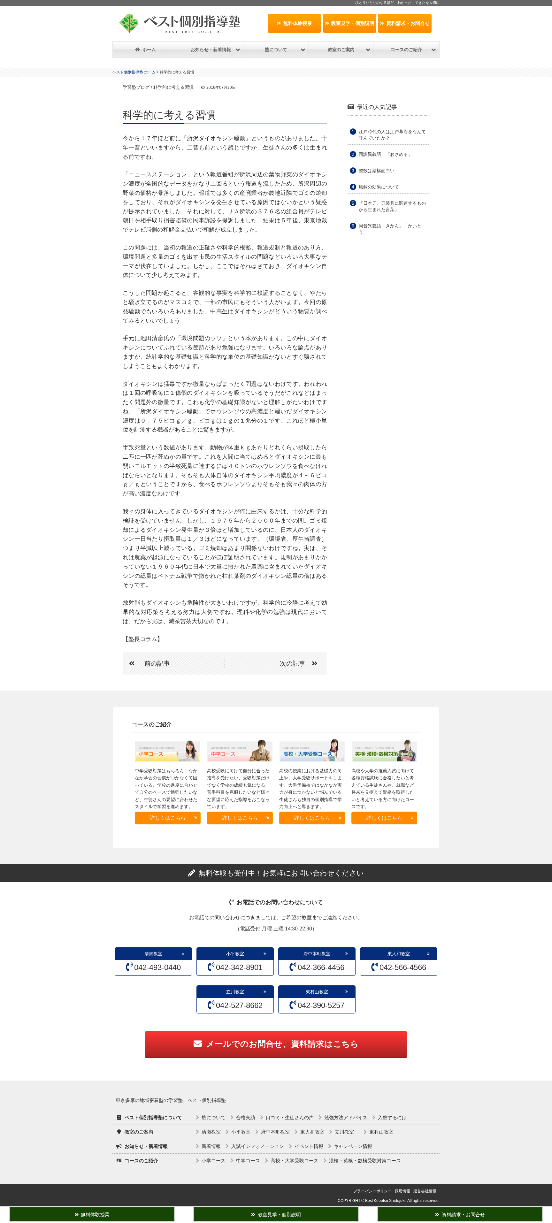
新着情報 (211, 1146)
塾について (214, 1117)
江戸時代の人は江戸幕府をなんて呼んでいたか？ (392, 135)
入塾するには (392, 1117)
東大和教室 (398, 953)
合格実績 (245, 1117)
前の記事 (157, 663)
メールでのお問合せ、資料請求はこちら (282, 1044)
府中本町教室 (316, 953)
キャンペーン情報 (353, 1146)
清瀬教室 (153, 953)
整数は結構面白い (377, 170)
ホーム (149, 49)
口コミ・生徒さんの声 (290, 1117)
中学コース (248, 1160)
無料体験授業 (297, 23)
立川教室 (237, 991)
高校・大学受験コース (294, 1160)
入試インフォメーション (257, 1146)
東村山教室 (317, 991)
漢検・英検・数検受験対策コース (365, 1160)
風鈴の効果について (379, 186)
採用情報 (402, 1191)
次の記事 (292, 663)
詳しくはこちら (168, 818)
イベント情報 (309, 1146)
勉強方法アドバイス (345, 1117)
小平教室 (235, 953)
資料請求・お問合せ (408, 23)
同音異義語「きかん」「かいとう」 (390, 229)
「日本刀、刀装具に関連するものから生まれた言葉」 (392, 206)
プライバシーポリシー (372, 1191)
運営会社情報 (424, 1191)
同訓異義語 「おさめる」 (385, 154)
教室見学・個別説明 (352, 23)
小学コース (214, 1160)
